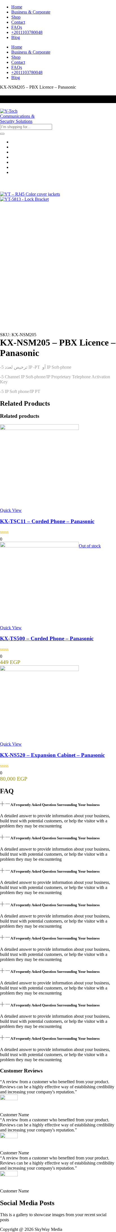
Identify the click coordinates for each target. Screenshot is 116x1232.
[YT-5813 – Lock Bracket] (24, 199)
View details (11, 320)
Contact (18, 22)
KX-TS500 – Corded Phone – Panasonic (46, 638)
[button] (58, 804)
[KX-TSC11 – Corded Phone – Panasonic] (39, 428)
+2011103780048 (27, 32)
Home (16, 7)
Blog (15, 37)
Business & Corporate (30, 12)
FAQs (16, 27)
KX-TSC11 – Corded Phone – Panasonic (47, 521)
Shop (16, 17)
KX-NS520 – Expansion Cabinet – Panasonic (52, 755)
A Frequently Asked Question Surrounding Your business (55, 805)
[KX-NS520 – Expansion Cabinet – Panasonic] (39, 669)
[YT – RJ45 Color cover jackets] (30, 194)
